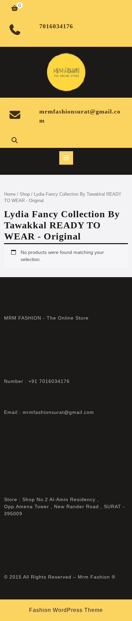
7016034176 (56, 26)
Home (10, 194)
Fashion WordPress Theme (66, 610)
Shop (25, 194)
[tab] (66, 158)
